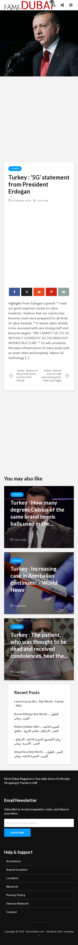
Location (12, 878)
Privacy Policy (15, 895)
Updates (15, 168)
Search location (16, 869)
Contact (11, 912)
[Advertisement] (39, 119)
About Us (12, 886)
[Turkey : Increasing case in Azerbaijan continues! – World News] (39, 583)
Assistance (13, 861)
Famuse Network (17, 903)
